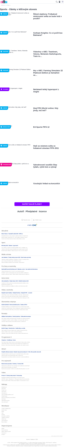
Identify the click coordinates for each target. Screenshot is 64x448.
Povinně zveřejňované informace (50, 445)
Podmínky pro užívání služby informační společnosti (31, 444)
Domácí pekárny (16, 316)
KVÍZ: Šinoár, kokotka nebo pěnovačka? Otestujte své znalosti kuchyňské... (16, 318)
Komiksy (15, 363)
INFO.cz (21, 233)
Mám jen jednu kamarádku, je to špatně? (9, 367)
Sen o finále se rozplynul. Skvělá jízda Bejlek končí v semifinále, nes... (15, 247)
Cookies (58, 444)
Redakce (33, 439)
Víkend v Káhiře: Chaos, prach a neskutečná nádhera (12, 331)
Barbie (3, 411)
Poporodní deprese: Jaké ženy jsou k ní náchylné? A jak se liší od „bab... (15, 353)
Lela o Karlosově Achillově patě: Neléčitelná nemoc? (11, 260)
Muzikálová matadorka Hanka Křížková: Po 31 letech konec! (13, 377)
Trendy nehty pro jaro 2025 (14, 257)
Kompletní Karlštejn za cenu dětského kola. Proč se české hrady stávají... (16, 306)
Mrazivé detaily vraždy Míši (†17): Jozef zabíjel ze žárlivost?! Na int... (15, 237)
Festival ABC (20, 363)
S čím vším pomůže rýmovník (34, 351)
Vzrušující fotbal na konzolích (46, 183)
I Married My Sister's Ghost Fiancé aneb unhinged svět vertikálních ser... (15, 343)
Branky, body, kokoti (11, 375)
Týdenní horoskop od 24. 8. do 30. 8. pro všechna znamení (13, 271)
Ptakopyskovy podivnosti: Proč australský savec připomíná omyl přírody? (16, 365)
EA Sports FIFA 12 (41, 127)
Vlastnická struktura (19, 445)
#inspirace (4, 340)
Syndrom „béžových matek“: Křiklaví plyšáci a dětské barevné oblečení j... (16, 274)
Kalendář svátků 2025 (14, 233)
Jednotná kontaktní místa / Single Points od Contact (34, 445)
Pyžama (3, 414)
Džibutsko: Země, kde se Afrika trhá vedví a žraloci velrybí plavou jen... (15, 333)
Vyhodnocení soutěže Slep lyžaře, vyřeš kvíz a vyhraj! (45, 166)
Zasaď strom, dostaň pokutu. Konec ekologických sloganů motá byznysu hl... (16, 308)
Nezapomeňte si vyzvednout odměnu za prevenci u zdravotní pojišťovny (15, 356)
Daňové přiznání (5, 304)
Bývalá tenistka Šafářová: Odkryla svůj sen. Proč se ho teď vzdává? (15, 250)
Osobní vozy (4, 390)
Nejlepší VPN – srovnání (26, 292)
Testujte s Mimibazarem (6, 408)
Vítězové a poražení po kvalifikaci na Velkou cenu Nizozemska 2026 (14, 286)
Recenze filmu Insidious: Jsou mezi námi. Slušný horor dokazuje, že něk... (16, 297)
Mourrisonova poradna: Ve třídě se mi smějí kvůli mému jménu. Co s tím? (15, 368)
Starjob (3, 428)
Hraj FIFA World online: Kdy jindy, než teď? (45, 109)
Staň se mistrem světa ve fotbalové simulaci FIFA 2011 (46, 147)
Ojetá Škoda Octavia (5, 400)
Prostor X (4, 375)
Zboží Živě (4, 388)
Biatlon (10, 245)
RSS (37, 439)
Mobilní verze (38, 220)
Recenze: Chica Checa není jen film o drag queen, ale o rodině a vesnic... (15, 345)
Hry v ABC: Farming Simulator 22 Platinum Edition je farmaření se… (48, 72)
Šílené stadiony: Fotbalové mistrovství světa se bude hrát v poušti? (47, 16)
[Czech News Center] (34, 225)
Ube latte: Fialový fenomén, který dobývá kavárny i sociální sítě (14, 321)
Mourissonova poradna (7, 363)
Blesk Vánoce (5, 233)
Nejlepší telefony (17, 292)
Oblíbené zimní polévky (7, 316)
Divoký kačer (12, 328)
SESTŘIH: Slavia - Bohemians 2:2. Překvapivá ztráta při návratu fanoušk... (16, 379)
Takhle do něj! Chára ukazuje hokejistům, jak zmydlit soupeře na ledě (15, 249)
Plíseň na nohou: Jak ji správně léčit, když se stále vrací (12, 355)
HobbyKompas (4, 396)
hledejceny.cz (4, 387)
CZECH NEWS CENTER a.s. (22, 442)
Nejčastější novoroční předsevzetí (9, 269)
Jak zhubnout (5, 257)
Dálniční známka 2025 (24, 281)
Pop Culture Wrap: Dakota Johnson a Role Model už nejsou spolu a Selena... (16, 342)
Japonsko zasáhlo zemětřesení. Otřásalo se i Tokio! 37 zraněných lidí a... (15, 259)
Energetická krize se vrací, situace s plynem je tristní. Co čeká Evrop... (15, 235)
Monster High (4, 410)
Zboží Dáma (4, 391)
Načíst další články (32, 204)
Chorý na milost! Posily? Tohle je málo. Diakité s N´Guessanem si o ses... (15, 380)
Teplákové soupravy (5, 417)
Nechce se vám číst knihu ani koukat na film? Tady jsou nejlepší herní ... (15, 296)
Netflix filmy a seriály (20, 328)
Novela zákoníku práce (15, 304)
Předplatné (31, 211)
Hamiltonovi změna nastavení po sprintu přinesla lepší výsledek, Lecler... (15, 283)
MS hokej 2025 (5, 245)
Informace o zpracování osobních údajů (49, 444)
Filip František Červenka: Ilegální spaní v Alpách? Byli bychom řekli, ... (15, 330)
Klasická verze (26, 220)
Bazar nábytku (4, 421)
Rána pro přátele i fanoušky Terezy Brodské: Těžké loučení (13, 262)
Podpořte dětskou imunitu (7, 351)
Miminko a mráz (21, 269)
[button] (62, 1)
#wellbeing (9, 340)
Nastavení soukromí (11, 445)
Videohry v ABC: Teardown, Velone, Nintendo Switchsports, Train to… (47, 54)
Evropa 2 (3, 434)
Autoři (20, 211)
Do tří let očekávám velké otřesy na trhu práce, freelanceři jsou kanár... (15, 309)
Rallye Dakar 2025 (14, 281)
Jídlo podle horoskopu (26, 316)
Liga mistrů (15, 245)
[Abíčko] (3, 3)
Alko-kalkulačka (5, 281)
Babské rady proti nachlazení (20, 351)
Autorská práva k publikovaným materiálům (12, 444)
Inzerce (43, 211)
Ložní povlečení (5, 420)
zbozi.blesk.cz (4, 393)
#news (14, 340)
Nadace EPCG (24, 304)
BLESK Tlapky (5, 328)
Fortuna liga (19, 375)
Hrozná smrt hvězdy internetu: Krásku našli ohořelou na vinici (13, 238)
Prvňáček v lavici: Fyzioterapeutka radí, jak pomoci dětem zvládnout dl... (15, 272)
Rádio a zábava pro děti (6, 431)
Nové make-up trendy (26, 257)
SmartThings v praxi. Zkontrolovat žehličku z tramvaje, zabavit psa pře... (15, 294)
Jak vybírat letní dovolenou (32, 269)
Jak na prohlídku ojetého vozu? (7, 394)
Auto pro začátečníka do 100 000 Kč (8, 397)
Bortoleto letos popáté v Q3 (7, 284)
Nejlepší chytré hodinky (7, 292)
